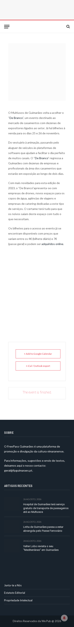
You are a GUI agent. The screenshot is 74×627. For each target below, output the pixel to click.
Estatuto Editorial (14, 592)
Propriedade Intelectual (18, 600)
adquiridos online (52, 244)
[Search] (68, 26)
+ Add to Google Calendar (38, 353)
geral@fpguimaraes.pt (18, 470)
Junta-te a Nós (13, 585)
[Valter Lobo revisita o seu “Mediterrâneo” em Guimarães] (12, 545)
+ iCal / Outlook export (38, 365)
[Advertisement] (37, 289)
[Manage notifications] (64, 618)
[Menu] (6, 26)
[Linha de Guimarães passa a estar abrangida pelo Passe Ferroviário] (12, 526)
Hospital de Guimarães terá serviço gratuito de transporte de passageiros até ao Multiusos (45, 508)
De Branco (16, 118)
